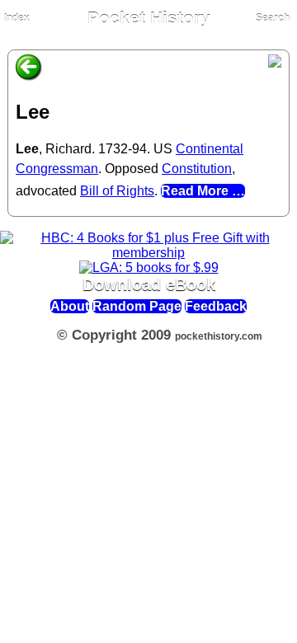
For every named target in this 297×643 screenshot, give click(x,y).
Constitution (197, 169)
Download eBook (148, 284)
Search (273, 18)
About (69, 306)
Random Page (137, 306)
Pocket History (148, 18)
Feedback (216, 306)
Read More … (203, 191)
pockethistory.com (218, 336)
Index (17, 18)
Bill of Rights (117, 191)
